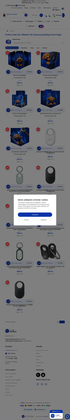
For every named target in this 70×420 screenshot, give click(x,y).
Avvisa (26, 220)
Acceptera (35, 214)
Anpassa (43, 220)
